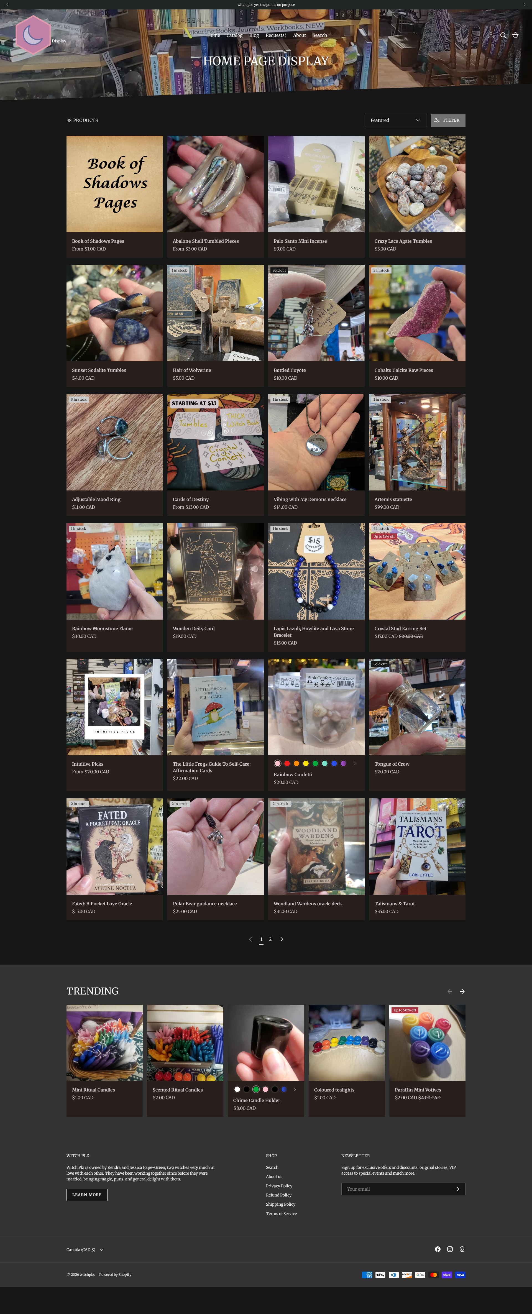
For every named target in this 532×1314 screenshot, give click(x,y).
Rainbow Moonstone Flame (102, 628)
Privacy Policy (279, 1185)
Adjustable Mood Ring (96, 499)
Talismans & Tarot (395, 903)
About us (274, 1176)
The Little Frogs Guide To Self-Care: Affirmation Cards (212, 767)
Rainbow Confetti (293, 774)
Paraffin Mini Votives (418, 1090)
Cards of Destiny (191, 499)
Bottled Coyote (290, 370)
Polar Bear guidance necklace (205, 903)
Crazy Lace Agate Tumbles (403, 241)
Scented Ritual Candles (178, 1090)
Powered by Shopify (115, 1274)
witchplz (87, 1274)
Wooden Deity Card (194, 628)
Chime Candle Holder (256, 1100)
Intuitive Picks (87, 764)
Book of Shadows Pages (98, 241)
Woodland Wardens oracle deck (308, 903)
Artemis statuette (393, 499)
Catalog (235, 35)
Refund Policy (278, 1195)
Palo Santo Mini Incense (300, 241)
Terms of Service (281, 1213)
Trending (92, 991)
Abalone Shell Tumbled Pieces (206, 241)
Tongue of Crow (392, 764)
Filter (451, 120)
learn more (87, 1194)
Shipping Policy (280, 1204)
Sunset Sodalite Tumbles (99, 370)
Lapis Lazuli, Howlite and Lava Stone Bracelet (314, 632)
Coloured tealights (334, 1090)
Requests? (276, 35)
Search (320, 35)
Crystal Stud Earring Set (400, 628)
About (299, 35)
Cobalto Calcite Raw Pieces (404, 370)
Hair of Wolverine (192, 370)
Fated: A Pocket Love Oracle (102, 903)
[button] (515, 35)
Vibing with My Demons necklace (310, 499)
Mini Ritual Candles (93, 1090)
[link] (250, 939)
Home (213, 35)
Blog (254, 35)
